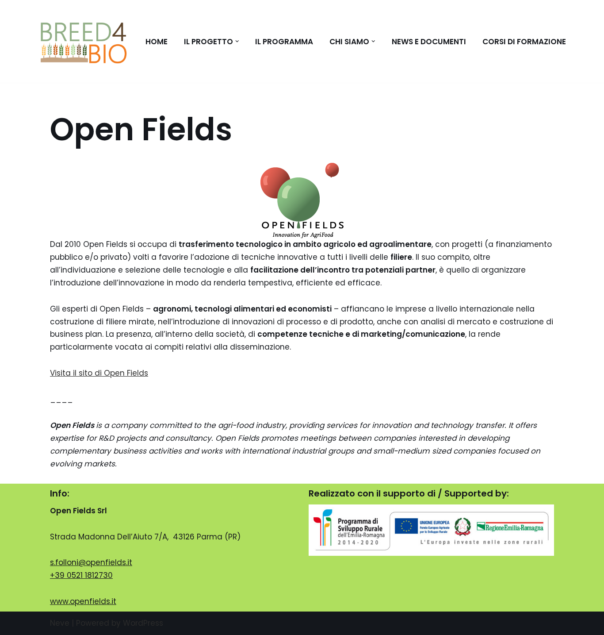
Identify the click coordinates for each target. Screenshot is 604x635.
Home (156, 41)
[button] (237, 41)
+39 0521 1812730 (81, 575)
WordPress (143, 623)
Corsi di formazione (524, 41)
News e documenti (429, 41)
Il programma (284, 41)
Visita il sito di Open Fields (99, 373)
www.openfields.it (83, 601)
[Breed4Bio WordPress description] (83, 41)
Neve (59, 623)
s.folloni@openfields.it (91, 562)
